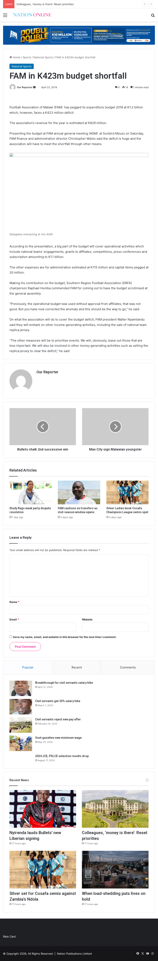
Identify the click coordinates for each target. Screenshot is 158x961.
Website (87, 619)
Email (14, 619)
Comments (128, 667)
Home (16, 57)
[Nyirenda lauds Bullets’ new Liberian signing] (42, 809)
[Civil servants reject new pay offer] (20, 725)
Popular (28, 667)
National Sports (43, 57)
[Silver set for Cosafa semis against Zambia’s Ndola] (42, 869)
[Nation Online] (32, 15)
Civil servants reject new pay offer (58, 719)
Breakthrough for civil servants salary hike (64, 682)
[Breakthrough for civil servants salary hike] (20, 688)
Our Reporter (25, 87)
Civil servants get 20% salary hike (57, 701)
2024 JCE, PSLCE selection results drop (62, 756)
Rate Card (9, 936)
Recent (77, 667)
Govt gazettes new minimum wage (58, 737)
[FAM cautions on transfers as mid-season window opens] (79, 492)
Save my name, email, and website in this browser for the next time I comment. (64, 637)
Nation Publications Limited (74, 953)
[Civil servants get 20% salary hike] (20, 706)
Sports (27, 57)
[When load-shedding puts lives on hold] (115, 869)
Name (14, 602)
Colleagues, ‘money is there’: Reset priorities (45, 4)
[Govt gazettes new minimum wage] (20, 743)
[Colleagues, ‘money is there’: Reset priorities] (115, 809)
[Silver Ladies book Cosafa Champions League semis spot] (127, 492)
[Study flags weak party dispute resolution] (30, 492)
